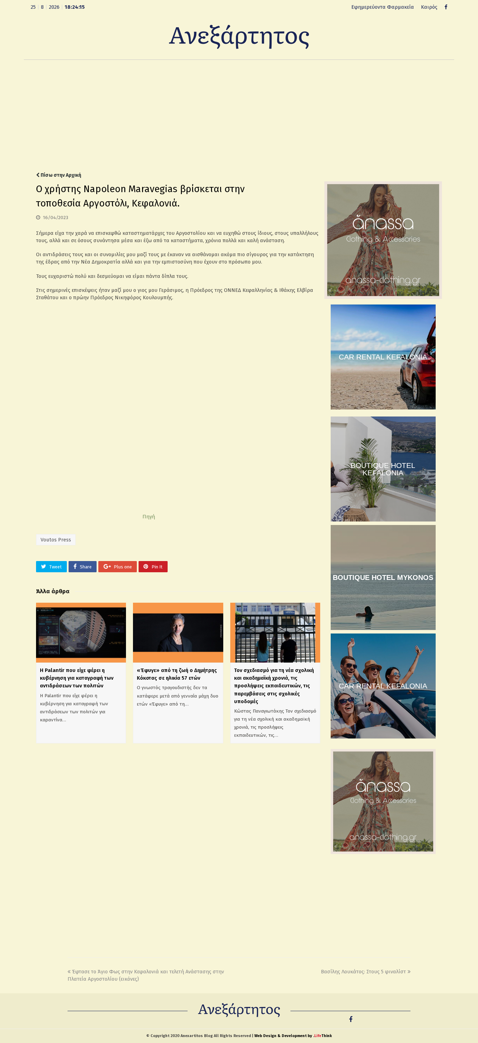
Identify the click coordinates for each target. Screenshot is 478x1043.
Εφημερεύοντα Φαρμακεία (382, 7)
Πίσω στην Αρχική (60, 175)
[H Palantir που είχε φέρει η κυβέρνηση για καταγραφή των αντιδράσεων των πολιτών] (81, 633)
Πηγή (148, 516)
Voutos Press (56, 540)
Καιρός (429, 7)
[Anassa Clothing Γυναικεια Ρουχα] (383, 297)
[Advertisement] (239, 116)
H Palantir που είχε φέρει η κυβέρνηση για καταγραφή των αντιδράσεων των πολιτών (76, 678)
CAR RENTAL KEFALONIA (383, 357)
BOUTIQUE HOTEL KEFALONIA (383, 469)
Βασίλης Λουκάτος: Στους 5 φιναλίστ (363, 971)
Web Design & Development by (293, 1036)
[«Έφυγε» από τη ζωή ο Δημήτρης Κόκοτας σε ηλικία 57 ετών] (178, 633)
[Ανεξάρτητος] (239, 36)
